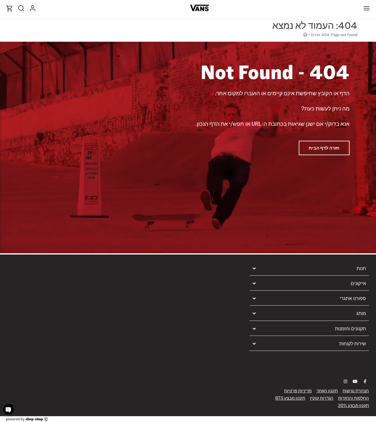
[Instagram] (345, 381)
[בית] (305, 34)
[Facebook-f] (365, 381)
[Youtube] (355, 381)
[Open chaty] (8, 409)
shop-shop (34, 419)
